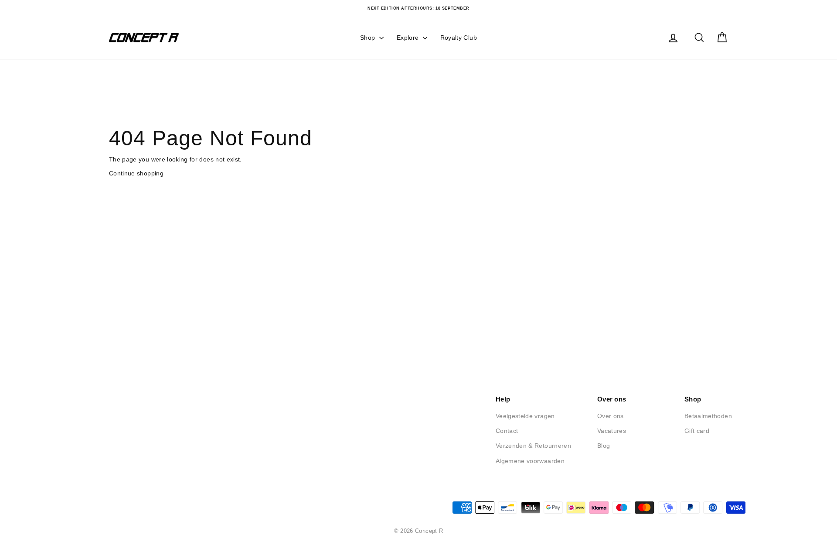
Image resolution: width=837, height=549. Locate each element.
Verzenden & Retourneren (533, 445)
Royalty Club (458, 37)
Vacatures (611, 430)
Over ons (610, 415)
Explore (409, 37)
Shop (368, 37)
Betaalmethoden (708, 415)
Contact (507, 430)
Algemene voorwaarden (530, 460)
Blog (603, 445)
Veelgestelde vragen (525, 415)
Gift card (696, 430)
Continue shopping (136, 173)
